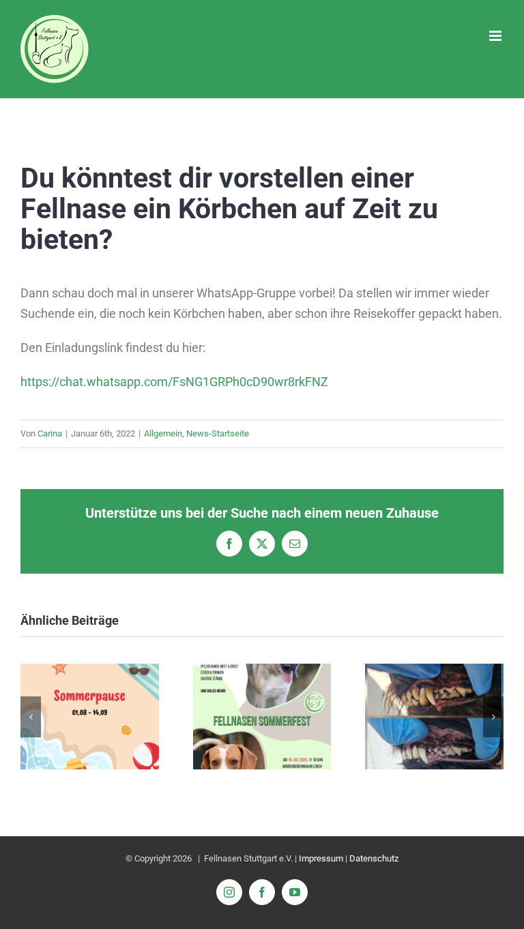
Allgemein (163, 433)
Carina (50, 433)
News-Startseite (217, 433)
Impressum (321, 858)
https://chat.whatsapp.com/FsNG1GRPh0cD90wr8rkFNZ (174, 381)
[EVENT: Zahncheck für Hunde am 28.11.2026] (434, 671)
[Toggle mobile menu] (496, 36)
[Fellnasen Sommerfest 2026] (262, 671)
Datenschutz (373, 858)
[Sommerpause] (89, 671)
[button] (30, 716)
